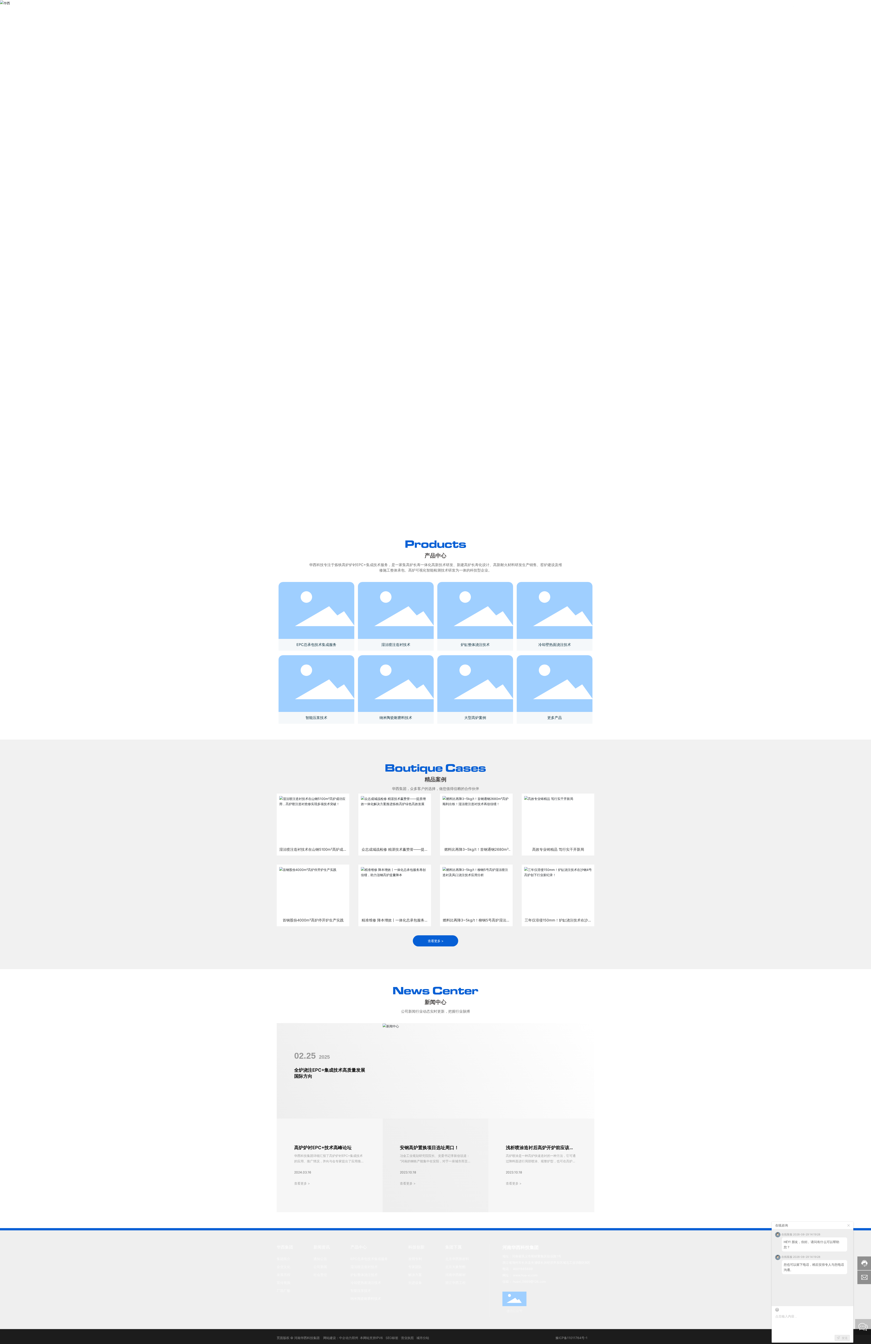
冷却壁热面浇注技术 (554, 644)
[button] (427, 517)
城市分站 (422, 1338)
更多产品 (554, 717)
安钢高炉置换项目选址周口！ (429, 1147)
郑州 (355, 1338)
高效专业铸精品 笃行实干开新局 (558, 811)
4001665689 (816, 9)
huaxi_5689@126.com (529, 1281)
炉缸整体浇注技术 (475, 644)
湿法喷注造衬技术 (395, 644)
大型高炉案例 (475, 717)
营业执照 (407, 1338)
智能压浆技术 (316, 717)
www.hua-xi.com (525, 1275)
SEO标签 (392, 1338)
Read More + (331, 837)
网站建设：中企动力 (337, 1338)
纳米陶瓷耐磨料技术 (395, 717)
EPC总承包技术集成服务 (316, 644)
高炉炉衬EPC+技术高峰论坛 (323, 1147)
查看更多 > (302, 1183)
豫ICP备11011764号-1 (571, 1338)
